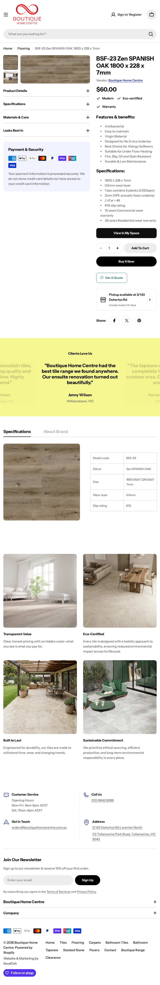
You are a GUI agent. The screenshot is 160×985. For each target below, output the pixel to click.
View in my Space (126, 233)
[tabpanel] (80, 482)
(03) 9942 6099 (102, 800)
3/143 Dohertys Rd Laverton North (117, 827)
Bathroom (140, 942)
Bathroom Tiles (117, 942)
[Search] (150, 34)
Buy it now (126, 261)
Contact (110, 950)
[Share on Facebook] (114, 321)
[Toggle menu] (5, 14)
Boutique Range (133, 950)
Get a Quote (114, 278)
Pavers (94, 950)
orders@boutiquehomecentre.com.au (39, 827)
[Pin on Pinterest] (139, 321)
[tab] (17, 433)
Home (7, 48)
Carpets (95, 942)
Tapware (52, 950)
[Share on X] (127, 321)
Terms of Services (58, 892)
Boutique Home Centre (126, 80)
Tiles (63, 942)
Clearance (53, 958)
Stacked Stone (73, 950)
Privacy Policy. (86, 892)
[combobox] (80, 34)
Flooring (24, 48)
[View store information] (149, 299)
